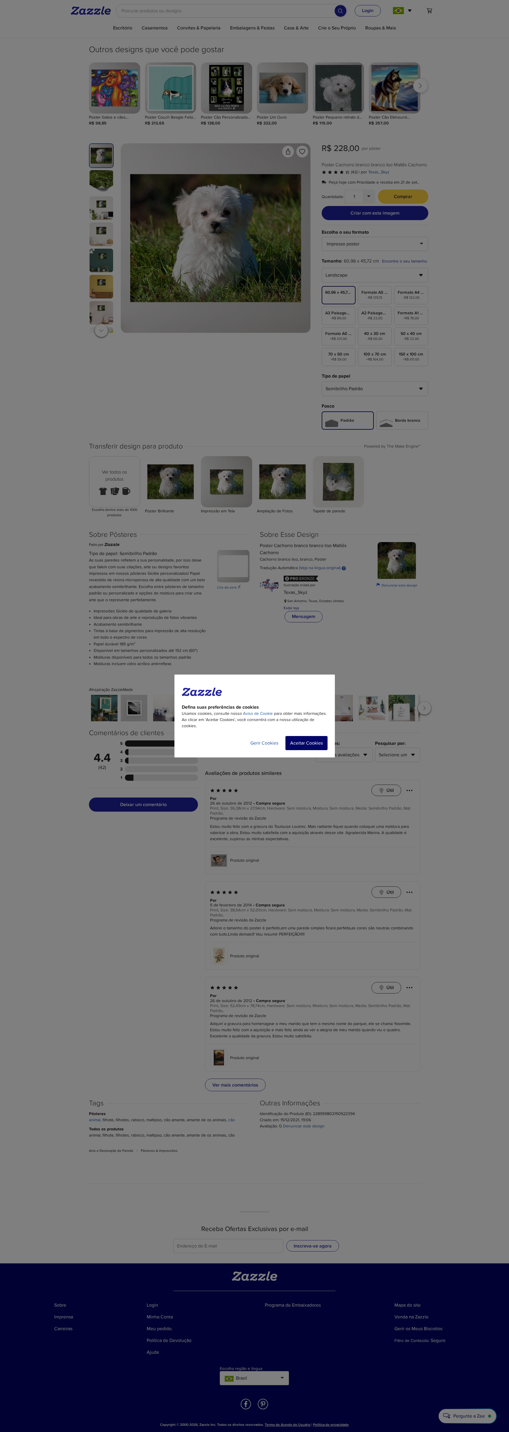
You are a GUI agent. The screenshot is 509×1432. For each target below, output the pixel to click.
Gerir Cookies (264, 743)
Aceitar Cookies (306, 743)
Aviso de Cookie (258, 713)
